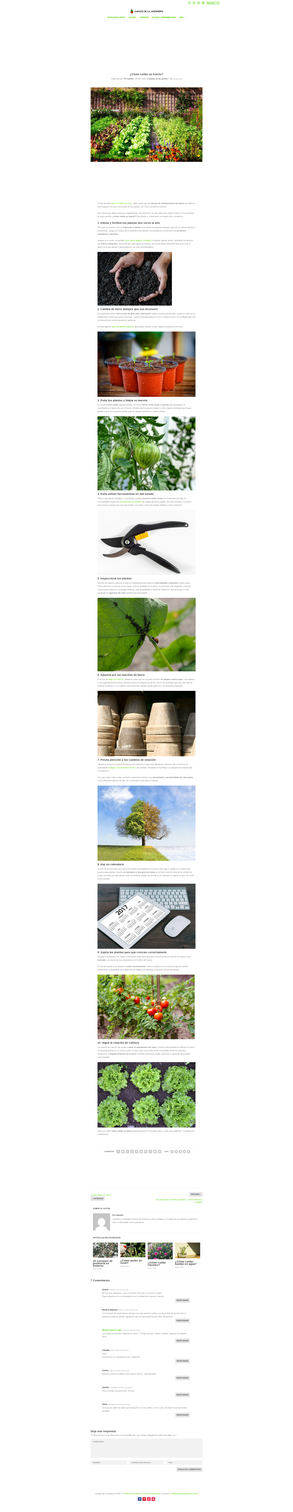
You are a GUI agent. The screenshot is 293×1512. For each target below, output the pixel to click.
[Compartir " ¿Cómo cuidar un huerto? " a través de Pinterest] (136, 1151)
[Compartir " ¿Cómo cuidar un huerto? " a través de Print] (159, 1151)
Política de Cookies (132, 1494)
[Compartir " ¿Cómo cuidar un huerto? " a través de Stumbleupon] (150, 1151)
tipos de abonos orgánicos (123, 327)
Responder (182, 1300)
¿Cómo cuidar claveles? (157, 1263)
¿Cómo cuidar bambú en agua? (186, 1262)
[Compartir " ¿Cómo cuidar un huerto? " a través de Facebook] (118, 1151)
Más (181, 18)
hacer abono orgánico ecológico (138, 240)
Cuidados (144, 18)
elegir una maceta (115, 679)
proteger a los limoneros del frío (122, 768)
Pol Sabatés (128, 79)
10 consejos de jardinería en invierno (103, 1263)
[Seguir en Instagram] (153, 1499)
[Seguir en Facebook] (139, 1499)
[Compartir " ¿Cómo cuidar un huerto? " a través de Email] (155, 1151)
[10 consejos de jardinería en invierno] (105, 1250)
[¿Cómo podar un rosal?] (132, 1250)
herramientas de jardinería (130, 502)
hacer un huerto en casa (121, 203)
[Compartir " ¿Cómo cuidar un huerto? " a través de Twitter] (123, 1151)
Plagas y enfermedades (164, 18)
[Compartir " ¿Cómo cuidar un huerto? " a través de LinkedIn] (141, 1151)
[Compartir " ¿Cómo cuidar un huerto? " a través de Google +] (127, 1151)
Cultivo (132, 18)
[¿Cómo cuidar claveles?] (160, 1251)
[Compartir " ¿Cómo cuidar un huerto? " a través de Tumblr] (132, 1151)
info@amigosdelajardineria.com (184, 1494)
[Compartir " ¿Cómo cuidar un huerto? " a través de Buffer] (146, 1151)
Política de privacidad (151, 1494)
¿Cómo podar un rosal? (131, 1261)
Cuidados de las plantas (157, 79)
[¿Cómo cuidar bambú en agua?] (187, 1250)
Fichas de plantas (116, 18)
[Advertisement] (142, 45)
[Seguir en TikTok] (149, 1499)
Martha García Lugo (111, 1330)
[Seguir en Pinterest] (144, 1499)
